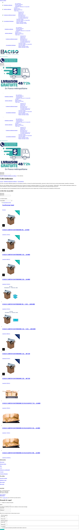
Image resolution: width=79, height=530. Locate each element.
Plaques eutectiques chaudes (21, 23)
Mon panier (2, 484)
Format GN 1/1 (21, 11)
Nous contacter (2, 494)
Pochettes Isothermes (19, 4)
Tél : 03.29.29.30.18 (3, 56)
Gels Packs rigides (19, 21)
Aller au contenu (3, 0)
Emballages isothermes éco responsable (22, 6)
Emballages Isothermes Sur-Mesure (10, 175)
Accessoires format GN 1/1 (23, 17)
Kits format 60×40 (21, 16)
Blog (1, 466)
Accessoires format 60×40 (23, 18)
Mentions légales (3, 464)
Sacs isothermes (18, 3)
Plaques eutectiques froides (21, 22)
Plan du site (2, 462)
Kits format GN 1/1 (22, 15)
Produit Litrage (2, 197)
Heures (2, 516)
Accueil (1, 175)
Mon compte (2, 482)
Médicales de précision (18, 9)
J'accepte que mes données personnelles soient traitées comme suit (14, 527)
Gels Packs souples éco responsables (23, 20)
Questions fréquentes (4, 473)
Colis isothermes (18, 5)
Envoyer (2, 529)
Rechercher (2, 63)
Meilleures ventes (3, 480)
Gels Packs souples (19, 19)
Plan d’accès (2, 495)
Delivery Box (20, 13)
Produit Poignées (3, 198)
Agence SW (5, 497)
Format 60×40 (21, 12)
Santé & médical (17, 8)
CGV (1, 467)
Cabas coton (16, 10)
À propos (1, 471)
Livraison (15, 7)
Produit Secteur (3, 199)
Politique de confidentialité (5, 469)
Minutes (2, 518)
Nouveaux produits (3, 478)
